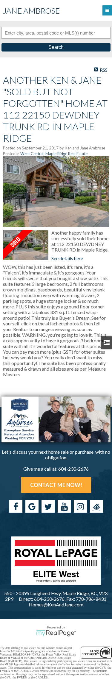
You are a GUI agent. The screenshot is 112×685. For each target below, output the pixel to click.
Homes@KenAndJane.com (56, 604)
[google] (32, 506)
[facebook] (15, 506)
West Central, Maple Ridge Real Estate (54, 153)
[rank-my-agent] (96, 506)
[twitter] (48, 506)
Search (56, 47)
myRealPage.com (56, 633)
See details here (67, 258)
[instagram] (80, 506)
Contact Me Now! (56, 485)
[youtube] (64, 506)
